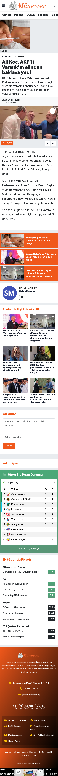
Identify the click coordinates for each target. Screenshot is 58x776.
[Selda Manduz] (10, 293)
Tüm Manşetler (15, 735)
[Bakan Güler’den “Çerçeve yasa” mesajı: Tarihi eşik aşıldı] (15, 321)
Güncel (6, 15)
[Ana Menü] (3, 5)
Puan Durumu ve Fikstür (39, 727)
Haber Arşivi (14, 741)
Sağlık (49, 752)
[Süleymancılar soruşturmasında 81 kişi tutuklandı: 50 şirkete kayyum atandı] (15, 385)
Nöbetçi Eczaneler (17, 720)
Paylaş (9, 143)
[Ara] (53, 6)
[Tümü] (54, 463)
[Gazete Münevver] (27, 5)
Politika (18, 15)
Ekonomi (43, 15)
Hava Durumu (40, 720)
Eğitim (42, 752)
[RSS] (42, 706)
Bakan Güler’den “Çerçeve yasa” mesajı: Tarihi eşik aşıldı (14, 333)
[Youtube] (31, 706)
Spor (34, 755)
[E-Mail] (21, 297)
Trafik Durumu (14, 726)
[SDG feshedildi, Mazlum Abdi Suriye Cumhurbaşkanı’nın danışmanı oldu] (43, 385)
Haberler (6, 57)
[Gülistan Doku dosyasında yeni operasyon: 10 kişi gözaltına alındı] (15, 353)
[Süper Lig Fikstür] (54, 559)
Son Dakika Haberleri (43, 735)
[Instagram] (26, 706)
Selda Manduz (27, 291)
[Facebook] (15, 706)
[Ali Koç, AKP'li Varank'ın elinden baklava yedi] (29, 122)
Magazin (26, 755)
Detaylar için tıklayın (29, 548)
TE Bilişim (36, 764)
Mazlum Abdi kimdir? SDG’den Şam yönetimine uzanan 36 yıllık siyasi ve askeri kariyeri (42, 368)
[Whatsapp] (37, 706)
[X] (21, 706)
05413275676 (31, 689)
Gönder (9, 446)
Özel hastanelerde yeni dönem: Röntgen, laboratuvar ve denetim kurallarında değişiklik (42, 336)
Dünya (31, 15)
